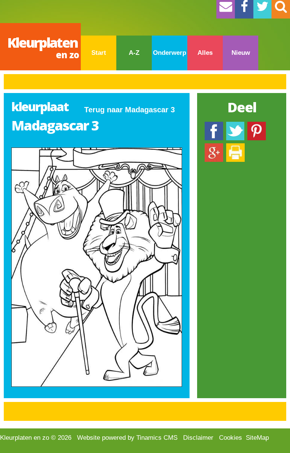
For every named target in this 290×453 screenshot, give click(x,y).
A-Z (134, 52)
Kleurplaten (43, 47)
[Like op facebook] (214, 125)
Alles (205, 52)
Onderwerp (169, 52)
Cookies (230, 437)
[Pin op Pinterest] (256, 125)
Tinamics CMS (156, 437)
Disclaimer (198, 437)
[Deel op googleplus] (214, 146)
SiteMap (257, 437)
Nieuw (240, 52)
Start (98, 52)
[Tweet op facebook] (235, 125)
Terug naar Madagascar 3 (129, 109)
